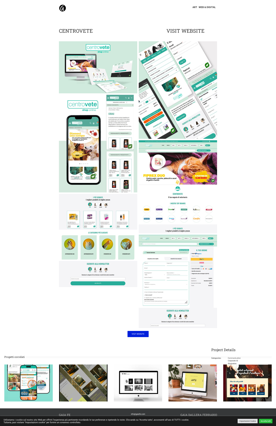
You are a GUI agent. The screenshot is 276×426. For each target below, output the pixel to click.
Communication (234, 358)
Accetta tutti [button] (266, 421)
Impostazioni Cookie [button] (247, 421)
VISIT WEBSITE (185, 30)
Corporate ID (233, 361)
